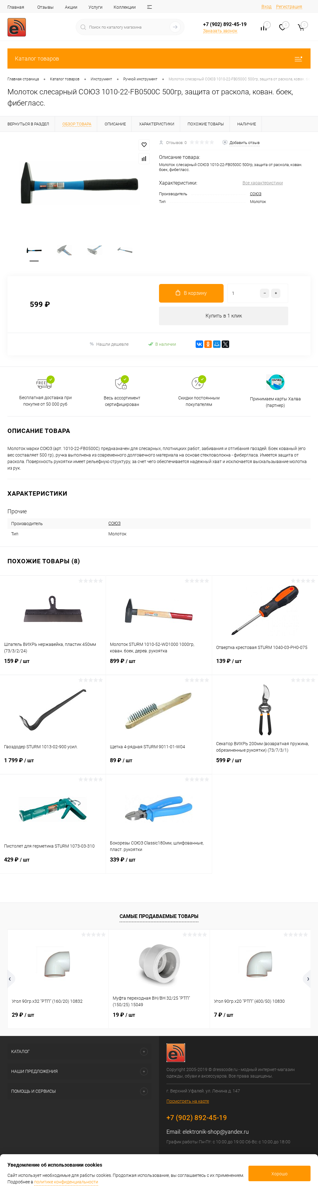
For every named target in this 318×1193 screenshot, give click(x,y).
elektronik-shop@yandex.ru (216, 1131)
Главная (15, 7)
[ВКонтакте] (199, 344)
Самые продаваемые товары (159, 916)
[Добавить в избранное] (144, 145)
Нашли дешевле (112, 344)
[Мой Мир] (216, 344)
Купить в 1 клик (224, 316)
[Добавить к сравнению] (144, 158)
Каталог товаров (37, 58)
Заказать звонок (220, 30)
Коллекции (125, 7)
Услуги (95, 7)
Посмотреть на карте (187, 1101)
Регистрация (289, 6)
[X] (225, 344)
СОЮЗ (255, 193)
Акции (71, 7)
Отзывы (45, 7)
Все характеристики (263, 182)
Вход (266, 6)
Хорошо (279, 1173)
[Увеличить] (79, 183)
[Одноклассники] (208, 344)
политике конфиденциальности (66, 1181)
